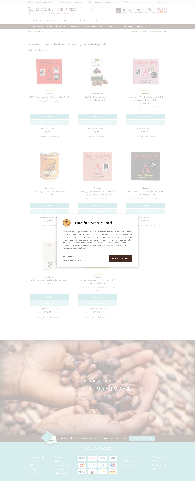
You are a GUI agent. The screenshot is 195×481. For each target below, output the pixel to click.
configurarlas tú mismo (78, 242)
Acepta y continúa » (121, 258)
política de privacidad (110, 242)
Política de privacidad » (72, 260)
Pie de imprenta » (70, 257)
